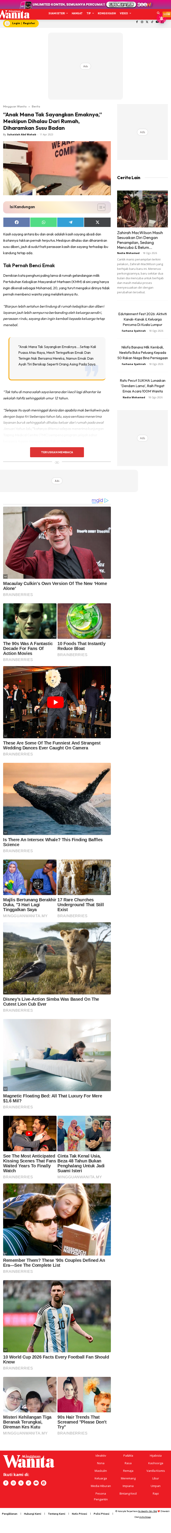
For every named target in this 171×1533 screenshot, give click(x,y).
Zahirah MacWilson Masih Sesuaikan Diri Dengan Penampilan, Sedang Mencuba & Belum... (140, 240)
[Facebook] (137, 22)
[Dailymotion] (43, 1483)
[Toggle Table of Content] (99, 207)
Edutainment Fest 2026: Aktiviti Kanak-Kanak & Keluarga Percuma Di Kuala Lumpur (142, 319)
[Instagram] (142, 22)
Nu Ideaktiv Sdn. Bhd (147, 1511)
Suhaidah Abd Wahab (21, 134)
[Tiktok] (152, 22)
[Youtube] (36, 1483)
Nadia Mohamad (128, 253)
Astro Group (145, 1517)
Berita (36, 106)
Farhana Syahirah (134, 330)
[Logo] (13, 14)
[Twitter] (147, 22)
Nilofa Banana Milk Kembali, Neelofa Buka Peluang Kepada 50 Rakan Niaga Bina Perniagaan (142, 352)
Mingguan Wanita (14, 106)
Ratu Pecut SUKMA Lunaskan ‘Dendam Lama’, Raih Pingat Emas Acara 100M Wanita (142, 385)
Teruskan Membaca (57, 452)
